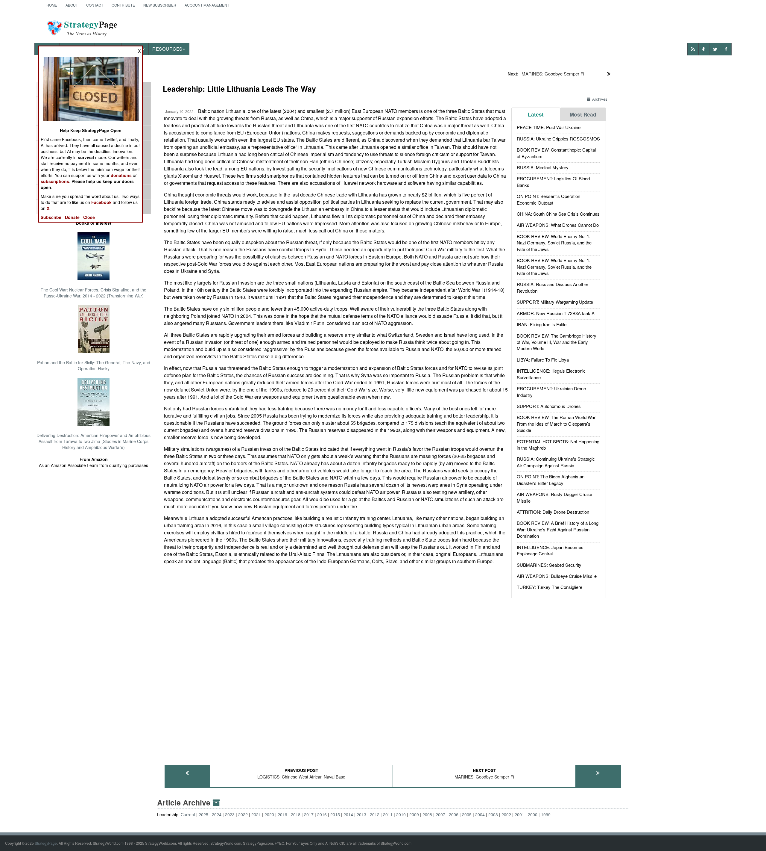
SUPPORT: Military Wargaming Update (555, 302)
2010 (401, 814)
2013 (361, 814)
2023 (230, 814)
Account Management (207, 4)
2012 (374, 814)
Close (89, 217)
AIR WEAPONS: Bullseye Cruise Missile (557, 576)
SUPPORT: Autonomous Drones (549, 406)
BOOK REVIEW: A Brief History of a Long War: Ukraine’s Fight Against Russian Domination (557, 529)
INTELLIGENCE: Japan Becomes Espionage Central (550, 550)
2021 (256, 814)
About (72, 4)
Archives (599, 99)
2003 (493, 814)
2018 (295, 814)
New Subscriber (159, 4)
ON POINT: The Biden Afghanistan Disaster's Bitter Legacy (550, 479)
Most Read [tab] (583, 114)
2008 (427, 814)
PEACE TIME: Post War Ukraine (548, 127)
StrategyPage (46, 843)
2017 (309, 814)
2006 (453, 814)
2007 (440, 814)
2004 (480, 814)
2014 (348, 814)
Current (188, 814)
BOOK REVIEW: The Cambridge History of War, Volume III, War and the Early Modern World (556, 342)
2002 (506, 814)
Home (51, 4)
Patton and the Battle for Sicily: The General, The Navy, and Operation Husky (93, 365)
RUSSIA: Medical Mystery (543, 167)
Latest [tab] (536, 114)
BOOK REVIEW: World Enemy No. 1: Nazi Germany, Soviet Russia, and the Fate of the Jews (554, 242)
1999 (546, 814)
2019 (282, 814)
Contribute (123, 4)
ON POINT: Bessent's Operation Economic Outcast (548, 199)
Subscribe (51, 217)
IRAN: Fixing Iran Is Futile (541, 324)
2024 (216, 814)
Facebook (101, 202)
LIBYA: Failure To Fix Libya (543, 359)
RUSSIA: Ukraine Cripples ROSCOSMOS (558, 138)
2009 (414, 814)
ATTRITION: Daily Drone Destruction (553, 512)
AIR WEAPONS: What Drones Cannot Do (558, 225)
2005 (467, 814)
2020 (269, 814)
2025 (203, 814)
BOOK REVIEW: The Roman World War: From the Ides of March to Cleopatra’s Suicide (557, 423)
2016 (322, 814)
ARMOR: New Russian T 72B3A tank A (556, 313)
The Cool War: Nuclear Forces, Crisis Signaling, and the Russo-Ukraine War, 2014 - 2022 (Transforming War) (93, 293)
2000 (532, 814)
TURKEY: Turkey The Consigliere (549, 587)
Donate (72, 217)
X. (49, 208)
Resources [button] (167, 49)
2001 (519, 814)
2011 (388, 814)
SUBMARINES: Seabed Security (549, 565)
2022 (243, 814)
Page (91, 28)
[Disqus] (393, 684)
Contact (94, 4)
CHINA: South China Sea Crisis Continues (558, 214)
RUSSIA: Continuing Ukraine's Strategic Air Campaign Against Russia (556, 462)
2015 (335, 814)
